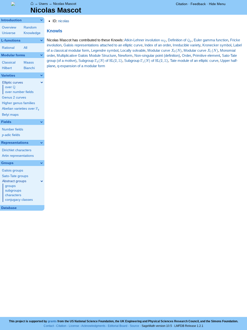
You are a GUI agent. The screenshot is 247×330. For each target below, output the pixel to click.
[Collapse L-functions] (41, 40)
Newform (125, 55)
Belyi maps (10, 114)
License (74, 326)
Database (9, 208)
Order (186, 55)
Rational (8, 48)
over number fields (19, 92)
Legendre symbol (104, 50)
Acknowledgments (93, 326)
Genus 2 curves (14, 97)
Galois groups (12, 170)
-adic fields (11, 135)
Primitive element (206, 55)
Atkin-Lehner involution (145, 40)
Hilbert (7, 68)
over (10, 87)
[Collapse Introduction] (41, 20)
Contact (49, 326)
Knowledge (32, 33)
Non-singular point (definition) (157, 55)
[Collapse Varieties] (41, 75)
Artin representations (18, 156)
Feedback (198, 4)
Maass (29, 62)
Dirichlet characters (16, 150)
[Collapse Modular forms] (41, 55)
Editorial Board (117, 326)
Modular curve (164, 50)
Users (43, 4)
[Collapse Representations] (41, 143)
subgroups (13, 190)
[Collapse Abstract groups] (42, 181)
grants (52, 321)
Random (30, 27)
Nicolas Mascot (64, 4)
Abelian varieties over (20, 108)
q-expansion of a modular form (81, 66)
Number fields (12, 129)
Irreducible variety (186, 45)
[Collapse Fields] (41, 122)
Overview (9, 27)
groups (10, 186)
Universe (8, 33)
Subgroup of (100, 60)
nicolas (63, 21)
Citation (181, 4)
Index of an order (157, 45)
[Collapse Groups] (41, 163)
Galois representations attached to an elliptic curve (103, 45)
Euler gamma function (211, 40)
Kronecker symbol (216, 45)
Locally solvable (132, 50)
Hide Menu (217, 4)
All (25, 48)
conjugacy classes (19, 199)
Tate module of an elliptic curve (194, 60)
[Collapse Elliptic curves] (42, 82)
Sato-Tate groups (15, 176)
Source (134, 326)
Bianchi (29, 68)
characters (13, 195)
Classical (8, 62)
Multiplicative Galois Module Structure (86, 55)
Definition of (180, 40)
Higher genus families (18, 103)
